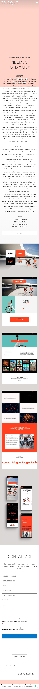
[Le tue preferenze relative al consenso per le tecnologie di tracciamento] (36, 686)
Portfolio (14, 685)
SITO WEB (19, 233)
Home (9, 685)
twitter (13, 672)
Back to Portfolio (19, 656)
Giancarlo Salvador (22, 224)
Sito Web (21, 685)
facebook (4, 672)
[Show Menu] (34, 2)
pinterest (8, 672)
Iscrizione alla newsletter (13, 629)
